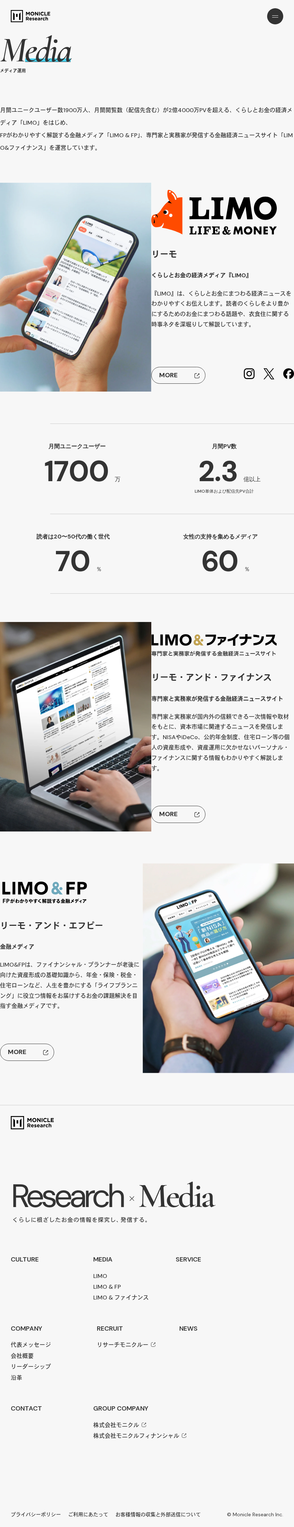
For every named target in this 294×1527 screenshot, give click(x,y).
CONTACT (26, 1409)
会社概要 (22, 1356)
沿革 (16, 1378)
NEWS (188, 1329)
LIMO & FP (107, 1287)
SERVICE (188, 1260)
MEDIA (103, 1260)
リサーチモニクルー (122, 1345)
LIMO (100, 1276)
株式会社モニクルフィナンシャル (136, 1436)
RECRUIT (110, 1329)
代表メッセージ (31, 1345)
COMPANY (26, 1329)
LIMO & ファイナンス (121, 1297)
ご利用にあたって (88, 1515)
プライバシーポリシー (36, 1515)
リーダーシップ (31, 1366)
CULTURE (25, 1260)
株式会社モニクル (116, 1425)
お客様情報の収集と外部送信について (158, 1515)
